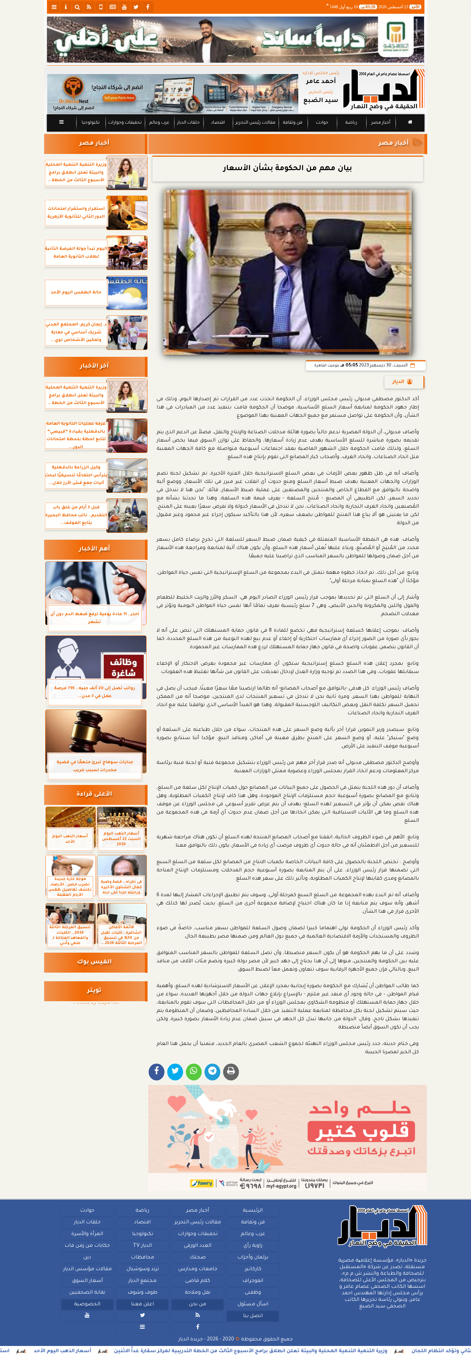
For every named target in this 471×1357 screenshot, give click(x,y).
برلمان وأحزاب (252, 1258)
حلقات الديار (188, 123)
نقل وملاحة (197, 1293)
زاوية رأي (252, 1246)
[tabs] (54, 6)
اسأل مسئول (252, 1304)
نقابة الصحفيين (87, 1293)
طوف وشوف (142, 1293)
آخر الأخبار (94, 366)
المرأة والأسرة (87, 1234)
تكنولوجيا (90, 123)
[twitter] (136, 6)
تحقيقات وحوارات (124, 123)
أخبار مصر (380, 123)
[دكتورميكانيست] (172, 94)
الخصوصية (87, 1304)
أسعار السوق (87, 1281)
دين (87, 1258)
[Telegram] (212, 1072)
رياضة (351, 123)
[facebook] (147, 6)
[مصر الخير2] (287, 1138)
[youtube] (124, 6)
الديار (398, 382)
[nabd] (101, 6)
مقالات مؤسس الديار (87, 1269)
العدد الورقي (197, 1246)
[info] (65, 6)
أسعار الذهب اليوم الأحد (107, 1351)
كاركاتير (252, 1269)
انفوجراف (252, 1281)
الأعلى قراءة (94, 794)
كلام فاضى (197, 1281)
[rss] (89, 6)
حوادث (322, 123)
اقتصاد (217, 123)
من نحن (197, 1304)
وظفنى (252, 1293)
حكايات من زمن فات (87, 1246)
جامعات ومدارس (197, 1269)
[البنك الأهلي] (235, 40)
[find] (77, 6)
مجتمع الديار (142, 1281)
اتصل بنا (252, 1316)
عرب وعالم (159, 123)
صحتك (197, 1258)
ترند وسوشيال (142, 1269)
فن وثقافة (292, 123)
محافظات (142, 1258)
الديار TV (142, 1246)
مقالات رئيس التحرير (255, 123)
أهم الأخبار (94, 549)
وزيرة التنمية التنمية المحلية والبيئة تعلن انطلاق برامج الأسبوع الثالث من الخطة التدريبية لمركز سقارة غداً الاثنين (295, 1351)
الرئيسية (253, 1211)
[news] (112, 6)
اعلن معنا (142, 1304)
